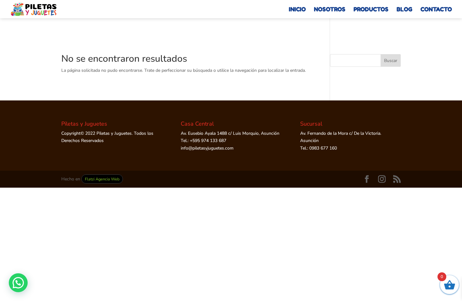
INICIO (297, 10)
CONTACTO (436, 10)
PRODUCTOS (371, 10)
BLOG (404, 10)
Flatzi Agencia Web (102, 179)
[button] (18, 282)
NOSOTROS (329, 10)
